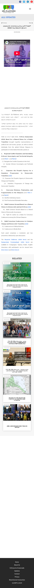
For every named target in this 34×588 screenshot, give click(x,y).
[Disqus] (17, 473)
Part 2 (14, 159)
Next (30, 23)
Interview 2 (15, 250)
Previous (4, 23)
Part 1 (6, 159)
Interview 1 (5, 250)
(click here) (15, 239)
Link (10, 176)
